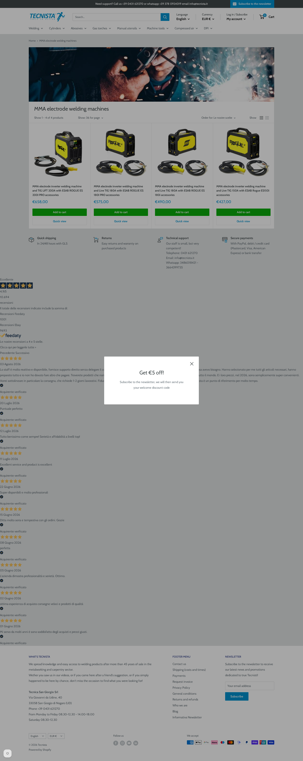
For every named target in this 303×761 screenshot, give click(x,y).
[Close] (192, 363)
